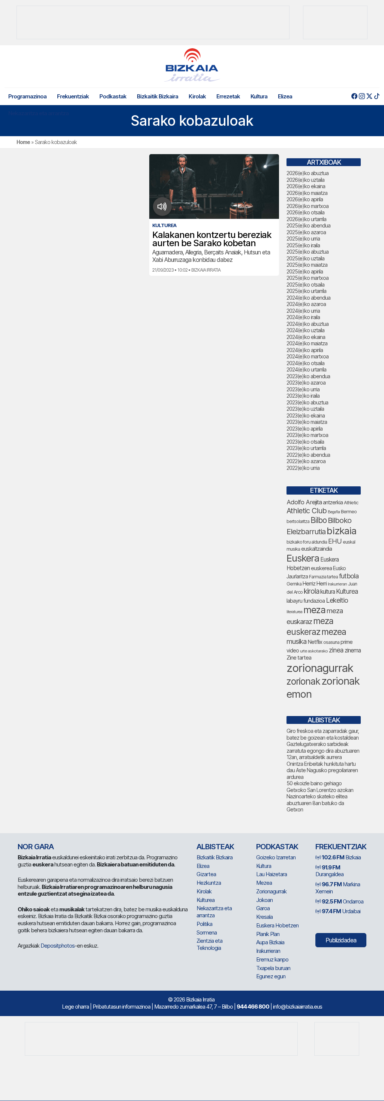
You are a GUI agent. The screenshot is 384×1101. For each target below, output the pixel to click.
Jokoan (264, 899)
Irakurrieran (337, 584)
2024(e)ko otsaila (305, 363)
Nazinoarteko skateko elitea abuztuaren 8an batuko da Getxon (316, 803)
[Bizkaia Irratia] (191, 65)
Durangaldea (329, 871)
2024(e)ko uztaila (305, 330)
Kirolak (197, 96)
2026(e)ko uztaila (305, 180)
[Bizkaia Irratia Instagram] (361, 96)
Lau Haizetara (271, 874)
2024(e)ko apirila (304, 350)
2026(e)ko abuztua (307, 173)
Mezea (264, 882)
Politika (204, 923)
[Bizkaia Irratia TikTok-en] (377, 96)
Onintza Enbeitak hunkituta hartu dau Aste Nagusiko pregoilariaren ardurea (322, 770)
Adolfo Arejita (304, 502)
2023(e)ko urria (303, 389)
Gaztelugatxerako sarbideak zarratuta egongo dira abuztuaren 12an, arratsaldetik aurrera (322, 750)
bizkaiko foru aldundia (306, 542)
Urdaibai (341, 911)
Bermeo (349, 511)
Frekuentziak (73, 96)
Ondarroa (342, 901)
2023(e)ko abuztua (307, 402)
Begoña (334, 512)
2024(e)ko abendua (308, 297)
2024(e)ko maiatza (306, 343)
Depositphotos (57, 945)
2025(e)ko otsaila (305, 284)
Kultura (258, 96)
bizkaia (341, 530)
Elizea (285, 96)
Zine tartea (298, 657)
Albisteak (215, 846)
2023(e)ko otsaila (305, 441)
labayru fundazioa (305, 600)
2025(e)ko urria (303, 238)
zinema (353, 650)
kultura (327, 591)
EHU (335, 541)
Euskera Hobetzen (277, 925)
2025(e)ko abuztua (307, 251)
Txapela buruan (273, 968)
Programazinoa (27, 96)
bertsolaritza (297, 521)
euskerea (321, 568)
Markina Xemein (337, 888)
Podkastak (112, 96)
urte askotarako (314, 651)
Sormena (206, 932)
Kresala (264, 916)
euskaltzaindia (316, 548)
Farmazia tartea (323, 576)
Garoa (263, 908)
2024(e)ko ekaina (305, 337)
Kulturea (347, 591)
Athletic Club (306, 510)
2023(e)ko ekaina (305, 415)
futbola (348, 576)
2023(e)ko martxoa (307, 435)
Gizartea (206, 874)
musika (296, 641)
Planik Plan (267, 934)
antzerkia (333, 502)
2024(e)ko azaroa (306, 304)
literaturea (294, 611)
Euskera (302, 558)
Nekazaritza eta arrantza (38, 113)
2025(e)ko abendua (308, 225)
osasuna (331, 642)
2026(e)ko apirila (304, 199)
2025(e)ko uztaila (305, 258)
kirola (311, 591)
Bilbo (318, 520)
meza (314, 609)
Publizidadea (341, 940)
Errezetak (228, 96)
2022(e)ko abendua (308, 455)
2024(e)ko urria (303, 311)
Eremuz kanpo (272, 959)
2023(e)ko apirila (304, 428)
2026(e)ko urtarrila (306, 219)
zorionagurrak (319, 668)
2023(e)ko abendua (308, 376)
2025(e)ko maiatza (306, 265)
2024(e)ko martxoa (307, 356)
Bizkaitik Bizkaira (157, 96)
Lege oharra (75, 1006)
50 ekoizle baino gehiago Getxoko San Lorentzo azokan (319, 786)
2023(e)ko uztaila (305, 409)
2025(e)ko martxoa (307, 278)
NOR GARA (36, 846)
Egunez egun (270, 976)
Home (23, 142)
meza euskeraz (309, 626)
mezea (333, 632)
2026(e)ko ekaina (305, 186)
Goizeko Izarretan (276, 857)
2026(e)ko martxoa (307, 206)
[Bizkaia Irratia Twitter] (369, 96)
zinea (336, 650)
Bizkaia (341, 857)
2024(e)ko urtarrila (306, 369)
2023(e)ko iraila (303, 395)
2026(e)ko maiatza (306, 193)
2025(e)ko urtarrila (306, 291)
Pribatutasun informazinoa (121, 1006)
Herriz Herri (315, 583)
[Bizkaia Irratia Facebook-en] (354, 96)
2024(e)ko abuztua (307, 324)
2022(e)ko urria (303, 468)
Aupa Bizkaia (270, 942)
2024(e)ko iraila (303, 317)
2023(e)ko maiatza (306, 422)
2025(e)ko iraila (303, 245)
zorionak (303, 681)
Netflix (315, 641)
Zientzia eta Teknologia (209, 944)
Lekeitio (337, 600)
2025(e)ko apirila (304, 271)
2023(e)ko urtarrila (306, 448)
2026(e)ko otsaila (305, 212)
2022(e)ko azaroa (306, 461)
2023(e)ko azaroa (306, 382)
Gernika (294, 584)
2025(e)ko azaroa (306, 232)
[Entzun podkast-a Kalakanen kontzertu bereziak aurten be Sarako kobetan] (162, 206)
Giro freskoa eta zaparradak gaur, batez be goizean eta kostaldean (322, 734)
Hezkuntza (208, 882)
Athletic (351, 502)
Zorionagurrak (271, 891)
